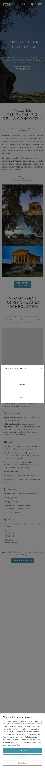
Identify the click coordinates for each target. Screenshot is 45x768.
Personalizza (22, 757)
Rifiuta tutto (22, 763)
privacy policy (14, 745)
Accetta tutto (22, 751)
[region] (22, 740)
